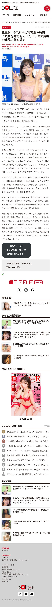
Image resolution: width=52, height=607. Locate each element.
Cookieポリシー (7, 579)
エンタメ (13, 47)
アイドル (6, 44)
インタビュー (23, 560)
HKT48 (30, 44)
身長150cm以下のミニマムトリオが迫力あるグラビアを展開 (31, 345)
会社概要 (5, 567)
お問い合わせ (6, 572)
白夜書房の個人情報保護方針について (15, 574)
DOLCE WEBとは (8, 565)
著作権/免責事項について (11, 569)
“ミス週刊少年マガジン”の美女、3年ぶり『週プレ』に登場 (31, 357)
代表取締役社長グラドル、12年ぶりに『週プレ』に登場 (31, 522)
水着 (19, 44)
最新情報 (5, 560)
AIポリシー (6, 581)
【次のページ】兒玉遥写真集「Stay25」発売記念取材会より (16, 250)
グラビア (6, 27)
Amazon (11, 267)
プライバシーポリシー (10, 576)
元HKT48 (6, 47)
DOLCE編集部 (6, 49)
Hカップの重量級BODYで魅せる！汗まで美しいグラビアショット (31, 511)
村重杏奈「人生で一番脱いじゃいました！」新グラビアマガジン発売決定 (31, 304)
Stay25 (26, 47)
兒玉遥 (20, 47)
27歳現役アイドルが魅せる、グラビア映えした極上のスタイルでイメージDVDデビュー (31, 322)
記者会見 (13, 560)
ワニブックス (38, 44)
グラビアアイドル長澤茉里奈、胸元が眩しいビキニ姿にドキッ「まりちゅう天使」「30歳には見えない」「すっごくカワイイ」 (31, 334)
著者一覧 (5, 550)
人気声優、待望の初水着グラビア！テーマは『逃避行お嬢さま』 (31, 534)
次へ (37, 282)
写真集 (24, 44)
